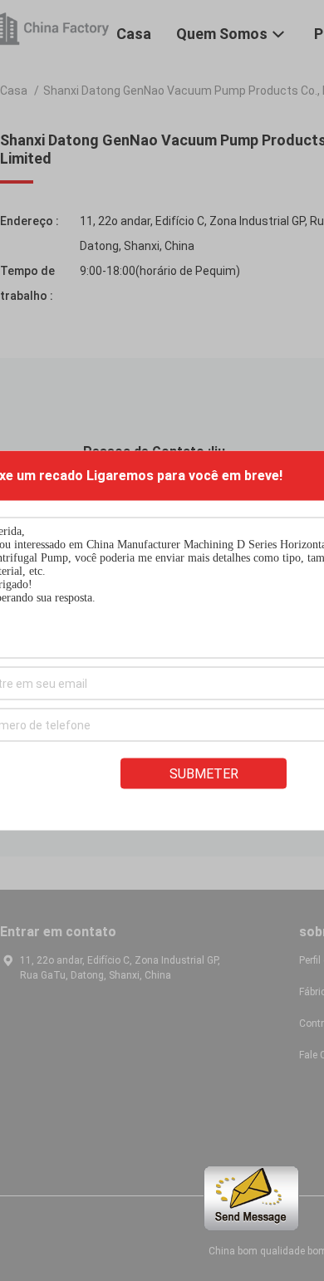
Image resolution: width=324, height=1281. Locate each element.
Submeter (203, 774)
